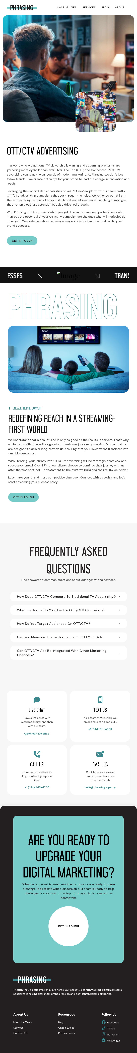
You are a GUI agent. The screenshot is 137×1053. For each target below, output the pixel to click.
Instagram (113, 1034)
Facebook (113, 1022)
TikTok (111, 1028)
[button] (68, 596)
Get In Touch (68, 926)
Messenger (113, 1040)
